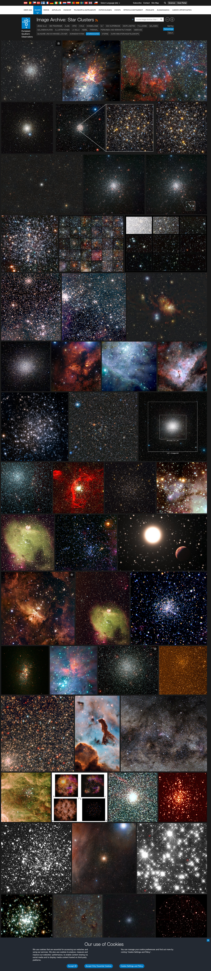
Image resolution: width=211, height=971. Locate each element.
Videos (46, 10)
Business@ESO (163, 10)
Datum (170, 33)
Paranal (94, 30)
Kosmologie (92, 26)
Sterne (105, 34)
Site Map (155, 3)
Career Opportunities (181, 10)
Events (118, 10)
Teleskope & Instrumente (85, 10)
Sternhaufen (93, 34)
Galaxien (153, 26)
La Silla (76, 30)
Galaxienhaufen (45, 30)
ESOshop (67, 10)
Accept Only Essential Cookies (99, 966)
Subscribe (137, 3)
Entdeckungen (105, 10)
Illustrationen (62, 30)
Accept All (72, 966)
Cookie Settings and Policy (132, 966)
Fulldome (142, 26)
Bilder (37, 10)
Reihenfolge (168, 29)
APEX (74, 26)
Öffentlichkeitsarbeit (133, 10)
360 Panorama (55, 26)
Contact (146, 3)
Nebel (85, 30)
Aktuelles (56, 10)
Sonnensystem (77, 34)
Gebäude (138, 30)
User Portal (181, 3)
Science (172, 3)
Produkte (150, 10)
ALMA (67, 26)
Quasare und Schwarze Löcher (52, 34)
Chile (81, 26)
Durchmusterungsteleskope (125, 34)
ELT (102, 26)
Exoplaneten (129, 26)
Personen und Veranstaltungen (116, 30)
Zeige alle (42, 26)
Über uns (28, 10)
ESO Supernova (113, 26)
